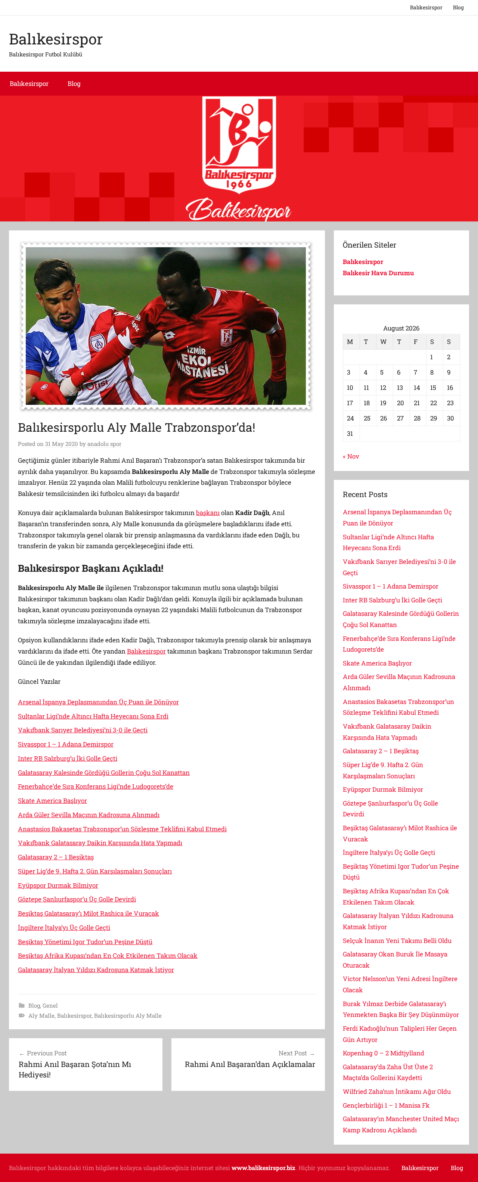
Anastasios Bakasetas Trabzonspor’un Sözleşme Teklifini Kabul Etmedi (122, 829)
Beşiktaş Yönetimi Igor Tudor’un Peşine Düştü (85, 941)
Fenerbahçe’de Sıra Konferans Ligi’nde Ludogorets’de (95, 786)
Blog (458, 7)
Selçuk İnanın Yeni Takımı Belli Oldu (397, 940)
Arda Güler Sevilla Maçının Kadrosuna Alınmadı (88, 814)
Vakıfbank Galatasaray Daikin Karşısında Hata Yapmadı (100, 842)
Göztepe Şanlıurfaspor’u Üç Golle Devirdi (77, 899)
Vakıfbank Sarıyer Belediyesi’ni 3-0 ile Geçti (83, 730)
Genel (50, 1005)
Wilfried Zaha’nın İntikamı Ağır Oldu (397, 1091)
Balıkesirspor (426, 7)
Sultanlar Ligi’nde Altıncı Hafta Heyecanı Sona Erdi (93, 716)
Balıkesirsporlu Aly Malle (128, 1015)
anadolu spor (104, 443)
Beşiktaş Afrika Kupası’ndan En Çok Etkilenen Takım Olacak (108, 955)
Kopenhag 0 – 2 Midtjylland (383, 1053)
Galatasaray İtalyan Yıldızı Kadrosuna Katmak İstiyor (96, 969)
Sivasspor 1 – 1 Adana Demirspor (66, 744)
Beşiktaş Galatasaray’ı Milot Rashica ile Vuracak (88, 913)
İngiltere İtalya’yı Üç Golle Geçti (64, 927)
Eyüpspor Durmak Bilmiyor (58, 885)
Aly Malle (41, 1015)
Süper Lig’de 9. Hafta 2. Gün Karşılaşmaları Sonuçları (95, 871)
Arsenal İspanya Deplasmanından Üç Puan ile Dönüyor (98, 702)
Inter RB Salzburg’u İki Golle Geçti (67, 758)
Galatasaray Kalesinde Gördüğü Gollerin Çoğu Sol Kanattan (104, 772)
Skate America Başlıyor (52, 800)
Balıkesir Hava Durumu (379, 273)
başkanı (208, 512)
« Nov (351, 456)
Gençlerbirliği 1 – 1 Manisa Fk (386, 1105)
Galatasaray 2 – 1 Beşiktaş (56, 857)
